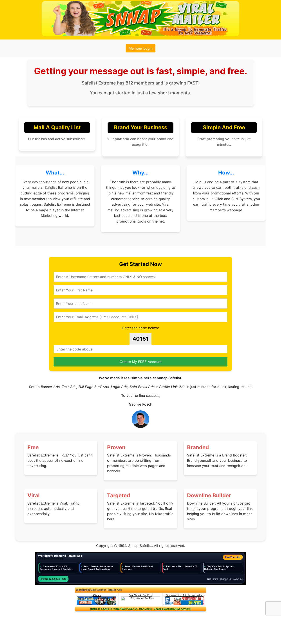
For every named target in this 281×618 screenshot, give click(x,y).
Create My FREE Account (141, 361)
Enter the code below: (140, 328)
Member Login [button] (141, 48)
